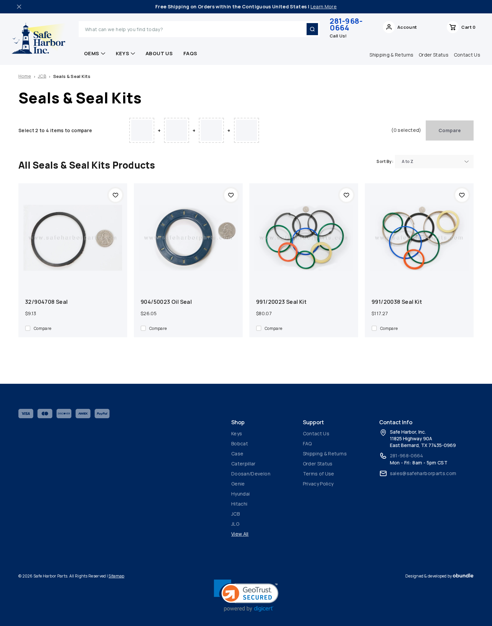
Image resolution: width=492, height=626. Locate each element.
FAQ (307, 443)
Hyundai (240, 493)
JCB (235, 514)
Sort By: (385, 161)
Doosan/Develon (250, 473)
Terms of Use (318, 473)
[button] (246, 596)
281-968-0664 (346, 24)
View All (240, 534)
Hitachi (239, 504)
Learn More (324, 6)
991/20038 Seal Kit (397, 302)
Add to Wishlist (115, 195)
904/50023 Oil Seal (166, 302)
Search (312, 29)
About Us (159, 53)
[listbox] (434, 161)
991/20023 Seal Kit (281, 302)
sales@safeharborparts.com (423, 473)
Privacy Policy (318, 483)
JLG (235, 524)
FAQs (190, 53)
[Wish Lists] (431, 29)
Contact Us (467, 55)
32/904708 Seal (46, 302)
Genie (238, 483)
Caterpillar (243, 463)
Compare (449, 130)
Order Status (433, 55)
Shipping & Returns (391, 55)
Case (237, 453)
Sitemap (116, 576)
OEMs (91, 53)
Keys (123, 53)
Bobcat (239, 443)
